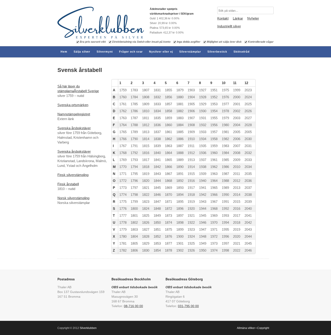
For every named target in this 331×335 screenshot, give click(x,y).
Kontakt (223, 18)
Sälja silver (82, 51)
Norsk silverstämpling (73, 198)
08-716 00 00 (133, 306)
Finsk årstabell (68, 184)
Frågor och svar (131, 51)
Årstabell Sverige (86, 91)
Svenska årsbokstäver (74, 128)
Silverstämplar (190, 51)
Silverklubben (88, 328)
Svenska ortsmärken (72, 105)
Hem (64, 51)
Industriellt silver (229, 26)
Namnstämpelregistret (73, 114)
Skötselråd (242, 51)
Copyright (263, 328)
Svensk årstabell (79, 70)
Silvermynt (105, 51)
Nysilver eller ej (161, 51)
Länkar (238, 18)
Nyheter (253, 18)
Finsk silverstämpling (72, 175)
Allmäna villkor (246, 328)
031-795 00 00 (188, 306)
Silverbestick (217, 51)
